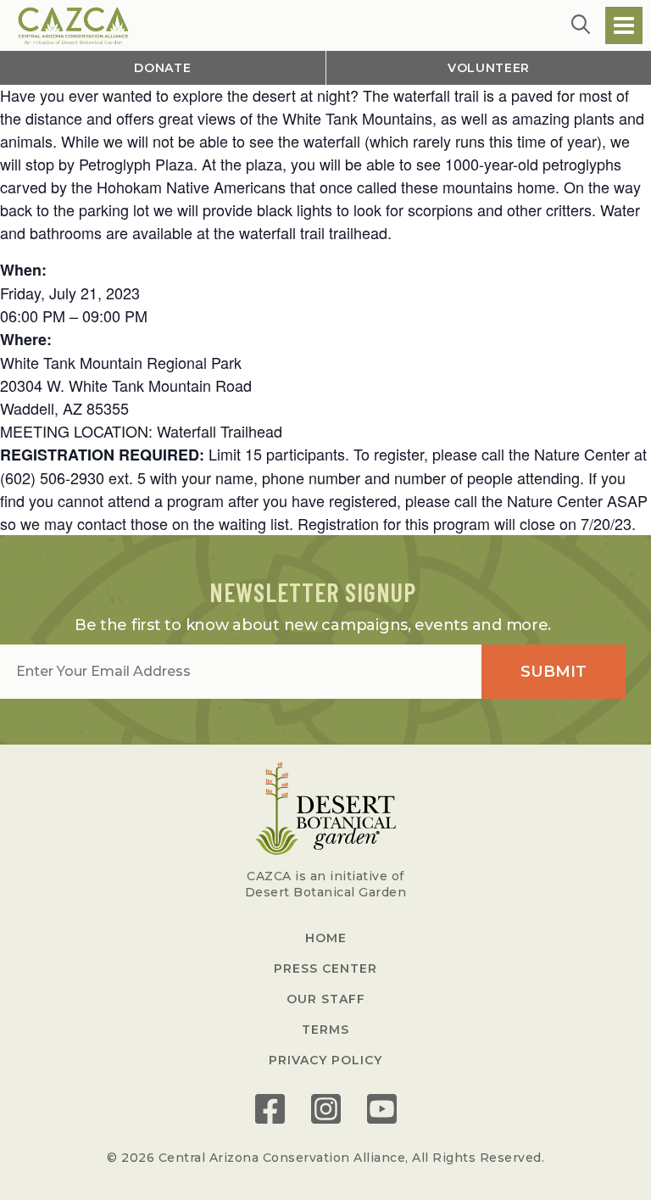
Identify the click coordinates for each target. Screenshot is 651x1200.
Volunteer (489, 67)
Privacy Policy (325, 1060)
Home (326, 938)
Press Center (325, 968)
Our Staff (326, 999)
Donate (162, 67)
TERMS (325, 1029)
